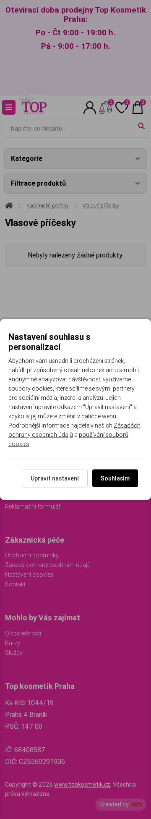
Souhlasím (115, 478)
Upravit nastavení (55, 478)
